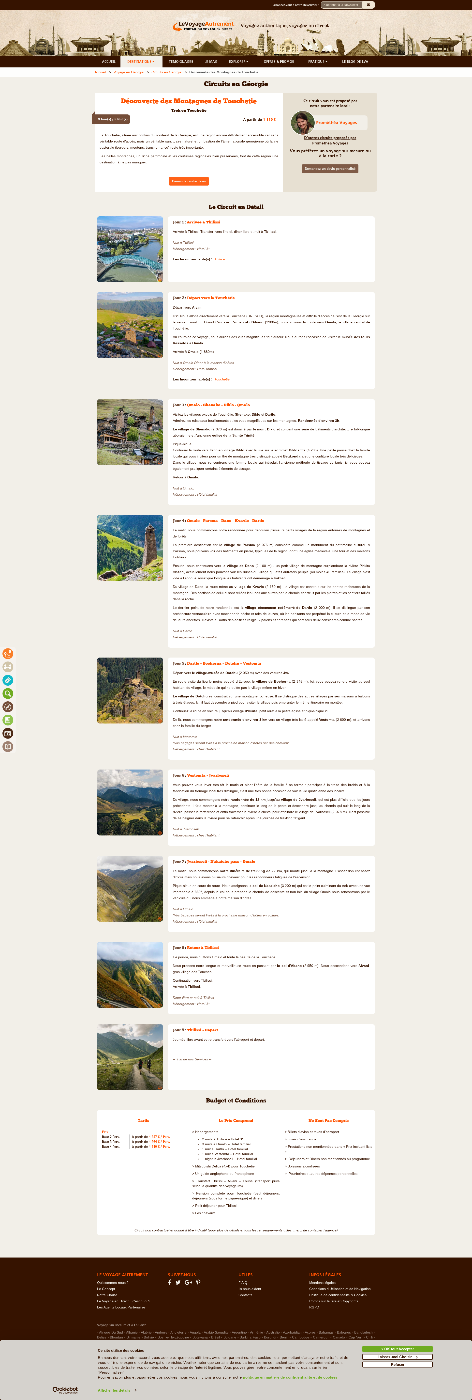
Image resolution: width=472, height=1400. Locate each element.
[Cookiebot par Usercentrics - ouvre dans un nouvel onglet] (65, 1390)
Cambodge (300, 1337)
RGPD (314, 1307)
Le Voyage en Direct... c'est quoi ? (123, 1301)
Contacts (245, 1295)
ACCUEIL (109, 61)
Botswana (200, 1337)
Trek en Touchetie (188, 110)
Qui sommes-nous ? (113, 1283)
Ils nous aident (249, 1289)
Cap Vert (355, 1337)
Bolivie (149, 1337)
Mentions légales (322, 1283)
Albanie (132, 1332)
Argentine (239, 1332)
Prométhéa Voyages (336, 122)
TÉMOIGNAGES (181, 61)
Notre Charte (107, 1295)
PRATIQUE (316, 61)
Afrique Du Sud (111, 1332)
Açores (310, 1332)
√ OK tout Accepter (397, 1349)
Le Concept (106, 1289)
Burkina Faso (250, 1337)
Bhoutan (116, 1337)
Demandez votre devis (189, 181)
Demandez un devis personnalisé (330, 169)
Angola (195, 1332)
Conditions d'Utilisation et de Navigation (340, 1289)
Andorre (161, 1332)
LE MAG (211, 61)
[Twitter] (178, 1283)
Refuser (397, 1364)
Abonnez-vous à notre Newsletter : (297, 5)
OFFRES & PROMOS (279, 61)
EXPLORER (237, 61)
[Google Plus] (189, 1283)
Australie (273, 1332)
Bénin (284, 1337)
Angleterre (178, 1332)
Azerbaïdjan (292, 1332)
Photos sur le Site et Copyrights (333, 1301)
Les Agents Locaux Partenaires (121, 1307)
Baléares (344, 1332)
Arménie (256, 1332)
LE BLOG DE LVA (355, 61)
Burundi (270, 1337)
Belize (101, 1337)
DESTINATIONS (139, 61)
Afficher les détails (114, 1390)
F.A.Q (242, 1283)
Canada (339, 1337)
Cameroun (321, 1337)
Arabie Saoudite (216, 1332)
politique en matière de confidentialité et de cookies (290, 1377)
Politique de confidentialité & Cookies (338, 1295)
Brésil (215, 1337)
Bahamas (326, 1332)
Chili (369, 1337)
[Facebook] (170, 1283)
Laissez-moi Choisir (395, 1356)
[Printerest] (199, 1283)
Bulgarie (229, 1337)
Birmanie (133, 1337)
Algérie (146, 1332)
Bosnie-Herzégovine (173, 1337)
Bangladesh (363, 1332)
